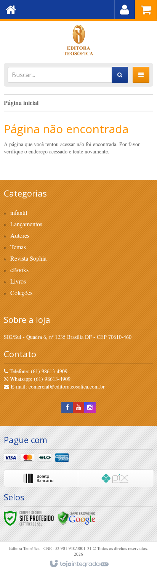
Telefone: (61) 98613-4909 (37, 371)
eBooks (19, 270)
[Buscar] (120, 75)
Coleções (21, 293)
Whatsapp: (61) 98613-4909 (39, 378)
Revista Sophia (28, 258)
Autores (19, 235)
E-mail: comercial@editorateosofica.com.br (57, 386)
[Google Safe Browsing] (77, 517)
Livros (18, 281)
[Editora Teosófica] (78, 40)
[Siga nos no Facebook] (67, 407)
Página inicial (21, 102)
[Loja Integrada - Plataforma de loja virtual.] (78, 564)
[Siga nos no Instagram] (90, 407)
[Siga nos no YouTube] (78, 407)
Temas (18, 247)
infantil (18, 212)
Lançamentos (26, 224)
